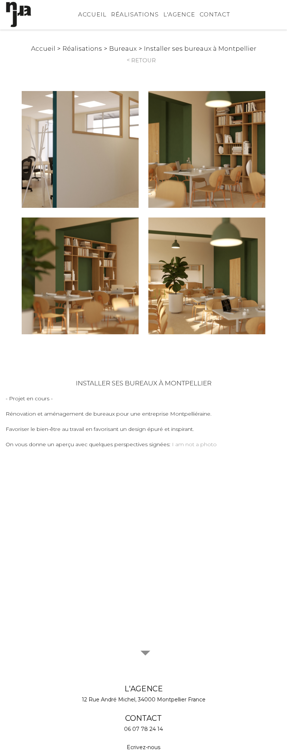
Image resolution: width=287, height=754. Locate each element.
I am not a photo (194, 444)
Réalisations (135, 14)
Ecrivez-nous (143, 747)
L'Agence (179, 14)
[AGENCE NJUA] (19, 15)
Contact (215, 14)
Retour (143, 60)
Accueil (92, 14)
